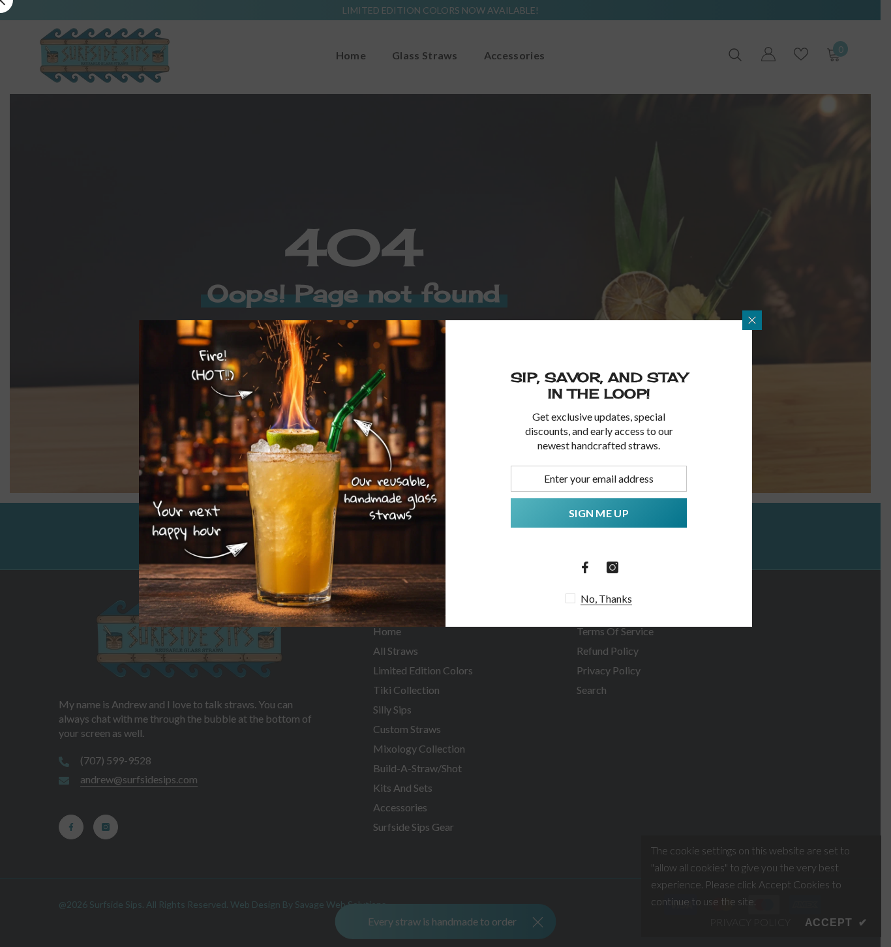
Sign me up (599, 513)
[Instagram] (612, 567)
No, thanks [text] (606, 598)
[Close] (752, 320)
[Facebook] (585, 567)
